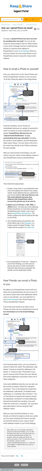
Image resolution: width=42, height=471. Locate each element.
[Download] (17, 241)
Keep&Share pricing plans (21, 213)
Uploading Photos (31, 24)
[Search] (22, 19)
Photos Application (18, 24)
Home (17, 465)
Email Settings (23, 51)
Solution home (5, 24)
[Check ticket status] (33, 19)
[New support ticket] (26, 19)
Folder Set (30, 227)
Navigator (27, 223)
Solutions (24, 465)
